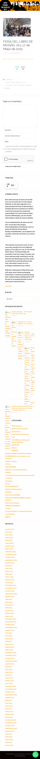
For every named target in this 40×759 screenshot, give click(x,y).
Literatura (9, 79)
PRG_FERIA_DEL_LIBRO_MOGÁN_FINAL (18, 59)
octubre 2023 (9, 624)
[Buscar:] (20, 299)
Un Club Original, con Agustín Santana (18, 511)
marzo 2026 (9, 543)
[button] (35, 754)
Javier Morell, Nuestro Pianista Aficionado (19, 475)
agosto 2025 (9, 563)
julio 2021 (8, 700)
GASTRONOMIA (10, 467)
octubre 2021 (9, 692)
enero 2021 (9, 717)
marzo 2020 (9, 745)
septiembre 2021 (11, 695)
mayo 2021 (9, 706)
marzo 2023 (9, 644)
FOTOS (7, 464)
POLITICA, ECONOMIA (12, 495)
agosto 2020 (9, 731)
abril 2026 (8, 540)
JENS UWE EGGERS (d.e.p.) (16, 82)
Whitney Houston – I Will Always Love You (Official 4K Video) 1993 (30, 335)
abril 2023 (8, 641)
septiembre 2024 (11, 594)
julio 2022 (8, 667)
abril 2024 (8, 608)
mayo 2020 (9, 739)
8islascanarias (17, 426)
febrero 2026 (9, 546)
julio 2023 (8, 633)
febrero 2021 (9, 714)
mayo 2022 (9, 672)
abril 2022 (8, 675)
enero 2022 (9, 683)
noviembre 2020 (11, 723)
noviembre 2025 (10, 554)
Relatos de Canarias (12, 503)
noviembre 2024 (11, 588)
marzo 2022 (9, 678)
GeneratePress (20, 756)
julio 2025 (8, 566)
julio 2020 (8, 734)
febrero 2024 (9, 613)
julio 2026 (8, 532)
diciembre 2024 (10, 585)
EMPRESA (15, 450)
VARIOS (7, 517)
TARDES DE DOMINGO (12, 506)
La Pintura (8, 478)
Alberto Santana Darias (20, 429)
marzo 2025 (9, 577)
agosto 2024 (9, 596)
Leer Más (8, 286)
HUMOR (8, 472)
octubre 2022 (9, 658)
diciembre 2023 (10, 619)
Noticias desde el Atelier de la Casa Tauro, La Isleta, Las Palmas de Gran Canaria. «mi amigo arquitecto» (23, 406)
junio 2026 (8, 535)
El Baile (14, 448)
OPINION (8, 492)
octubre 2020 (10, 725)
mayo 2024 (9, 605)
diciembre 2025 (10, 552)
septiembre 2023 (11, 627)
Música (7, 484)
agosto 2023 (9, 630)
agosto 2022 (9, 664)
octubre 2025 (9, 557)
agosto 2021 (9, 697)
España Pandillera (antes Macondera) (18, 453)
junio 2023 (8, 636)
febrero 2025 (9, 580)
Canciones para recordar (20, 434)
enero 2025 (9, 582)
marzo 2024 (9, 610)
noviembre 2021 (10, 689)
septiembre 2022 (11, 661)
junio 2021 (8, 703)
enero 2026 (9, 549)
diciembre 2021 (10, 686)
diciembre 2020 (10, 720)
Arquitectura (16, 431)
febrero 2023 (9, 647)
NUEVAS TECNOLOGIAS (13, 489)
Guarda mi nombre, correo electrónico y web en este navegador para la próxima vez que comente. (21, 148)
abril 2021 (8, 709)
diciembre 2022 (10, 653)
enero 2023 (9, 650)
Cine (13, 437)
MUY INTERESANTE (12, 486)
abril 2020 (8, 742)
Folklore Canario (11, 461)
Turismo (8, 508)
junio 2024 (8, 602)
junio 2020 (8, 737)
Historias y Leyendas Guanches (16, 470)
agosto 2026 (9, 529)
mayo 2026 (9, 537)
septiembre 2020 (11, 728)
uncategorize (10, 514)
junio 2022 (8, 669)
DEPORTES (15, 445)
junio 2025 (8, 568)
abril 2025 (8, 574)
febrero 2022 (9, 681)
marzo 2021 (9, 711)
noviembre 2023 (10, 622)
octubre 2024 (10, 591)
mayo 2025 (9, 571)
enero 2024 (9, 616)
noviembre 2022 (10, 655)
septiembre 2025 (11, 560)
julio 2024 (8, 599)
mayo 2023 (9, 638)
